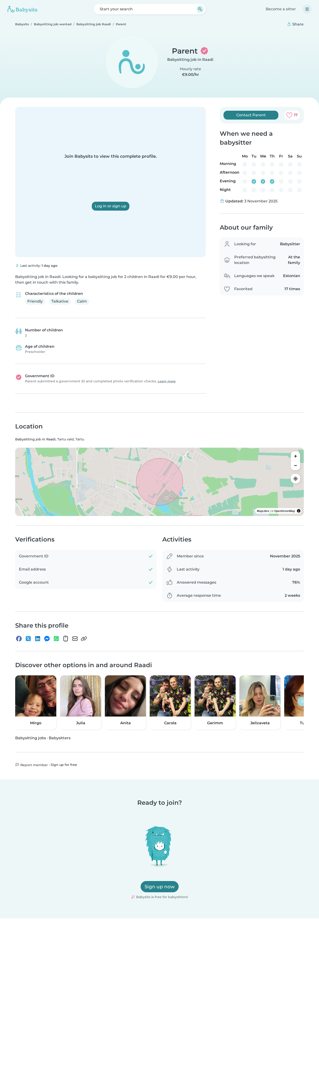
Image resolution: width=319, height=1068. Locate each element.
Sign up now (160, 886)
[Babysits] (22, 9)
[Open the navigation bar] (307, 9)
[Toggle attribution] (298, 511)
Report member (33, 765)
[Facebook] (19, 639)
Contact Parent (251, 115)
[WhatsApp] (56, 639)
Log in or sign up (110, 206)
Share (297, 24)
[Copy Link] (84, 639)
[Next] (302, 701)
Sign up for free (64, 765)
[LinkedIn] (37, 639)
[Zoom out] (295, 465)
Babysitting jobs (30, 737)
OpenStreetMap (284, 511)
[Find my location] (295, 478)
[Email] (75, 639)
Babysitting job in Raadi (190, 59)
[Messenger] (47, 639)
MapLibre (263, 511)
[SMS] (65, 639)
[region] (159, 482)
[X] (28, 639)
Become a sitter (281, 9)
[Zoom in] (295, 456)
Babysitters (60, 737)
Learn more (167, 381)
